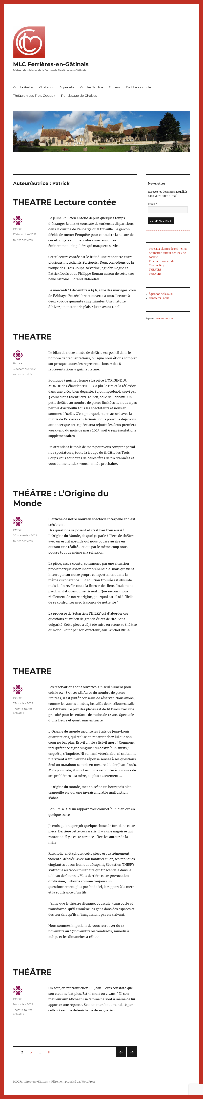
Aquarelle (67, 87)
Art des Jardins (91, 87)
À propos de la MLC (161, 294)
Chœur (114, 87)
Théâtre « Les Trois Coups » (34, 96)
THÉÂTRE (32, 972)
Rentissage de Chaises (79, 96)
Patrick (17, 228)
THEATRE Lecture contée (64, 202)
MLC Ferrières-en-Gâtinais (51, 64)
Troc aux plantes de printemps (168, 249)
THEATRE (32, 336)
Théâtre (18, 708)
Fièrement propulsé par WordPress (73, 1081)
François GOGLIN (164, 318)
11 (50, 1052)
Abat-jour (46, 87)
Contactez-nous (159, 298)
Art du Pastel (23, 87)
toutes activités (23, 239)
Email (152, 204)
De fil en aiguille (138, 87)
